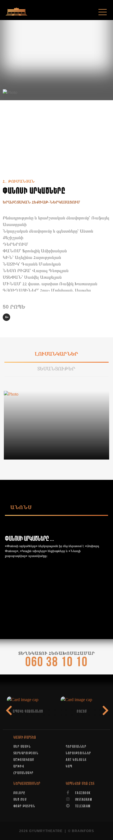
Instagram (83, 800)
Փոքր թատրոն (24, 806)
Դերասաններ (76, 747)
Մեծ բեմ (20, 800)
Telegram (82, 806)
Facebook (82, 793)
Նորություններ (78, 753)
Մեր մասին (22, 747)
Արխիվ (18, 766)
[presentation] (105, 710)
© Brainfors (81, 831)
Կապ (69, 766)
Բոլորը (19, 793)
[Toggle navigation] (102, 12)
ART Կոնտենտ (76, 760)
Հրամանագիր (23, 773)
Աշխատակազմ (23, 760)
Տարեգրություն (26, 753)
